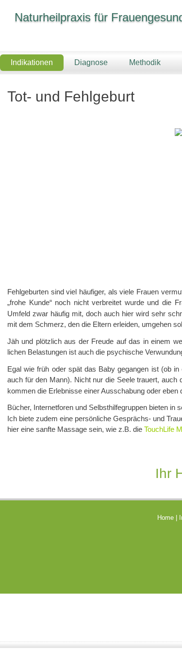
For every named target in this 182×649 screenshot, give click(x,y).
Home (165, 517)
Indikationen (32, 62)
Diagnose (91, 62)
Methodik (145, 62)
